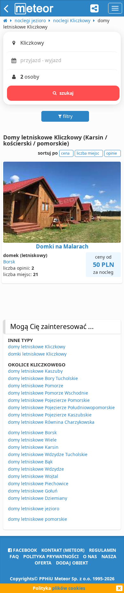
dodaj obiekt (72, 563)
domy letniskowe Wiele (32, 440)
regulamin (102, 550)
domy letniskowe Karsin (33, 447)
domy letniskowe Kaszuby (35, 371)
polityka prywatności (51, 556)
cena (65, 153)
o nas (90, 556)
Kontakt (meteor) (63, 550)
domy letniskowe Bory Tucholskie (43, 378)
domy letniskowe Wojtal (33, 476)
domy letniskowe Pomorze (35, 386)
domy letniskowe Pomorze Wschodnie (48, 393)
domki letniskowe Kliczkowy (37, 354)
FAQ (14, 556)
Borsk (9, 262)
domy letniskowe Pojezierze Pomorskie (49, 400)
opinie (111, 153)
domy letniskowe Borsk (32, 432)
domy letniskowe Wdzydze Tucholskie (47, 454)
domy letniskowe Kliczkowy (36, 347)
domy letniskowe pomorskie (37, 519)
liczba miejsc (88, 153)
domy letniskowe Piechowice (38, 483)
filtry (67, 116)
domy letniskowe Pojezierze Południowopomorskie (61, 407)
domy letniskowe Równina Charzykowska (51, 422)
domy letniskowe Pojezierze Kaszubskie (50, 415)
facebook (24, 550)
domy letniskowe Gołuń (33, 491)
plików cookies (68, 588)
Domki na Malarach (62, 246)
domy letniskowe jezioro (33, 509)
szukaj (66, 93)
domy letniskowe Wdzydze (36, 469)
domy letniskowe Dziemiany (37, 498)
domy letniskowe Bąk (30, 462)
